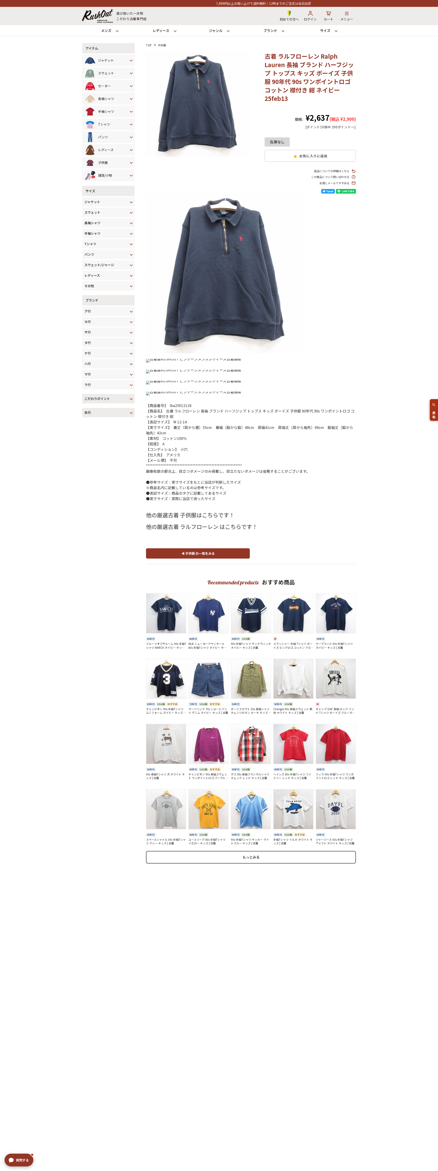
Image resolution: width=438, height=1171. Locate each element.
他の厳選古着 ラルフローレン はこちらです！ (202, 526)
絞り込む (434, 412)
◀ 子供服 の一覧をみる (198, 553)
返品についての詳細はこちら (331, 171)
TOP (149, 45)
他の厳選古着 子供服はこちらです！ (190, 515)
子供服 (162, 45)
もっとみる (251, 857)
